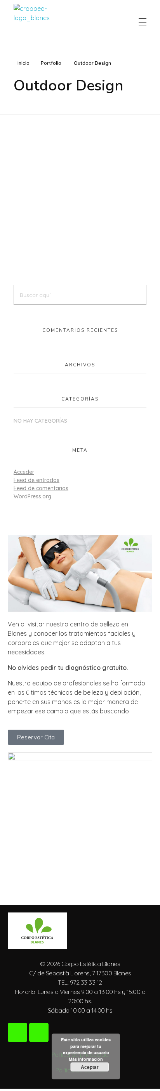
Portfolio (51, 63)
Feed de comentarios (41, 488)
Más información (86, 1059)
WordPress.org (32, 496)
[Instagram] (39, 1032)
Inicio (23, 63)
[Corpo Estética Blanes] (32, 22)
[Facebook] (17, 1032)
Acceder (24, 471)
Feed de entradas (36, 480)
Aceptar (90, 1066)
